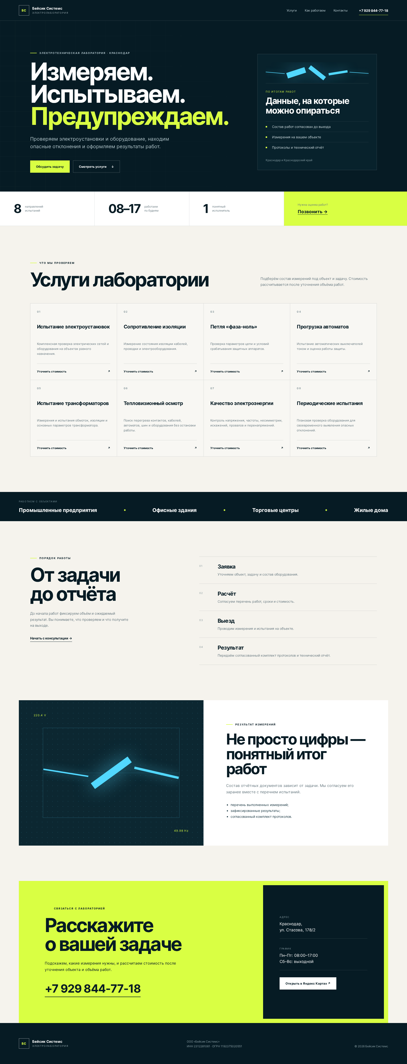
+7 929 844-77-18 (373, 10)
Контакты (341, 10)
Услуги (292, 10)
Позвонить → (313, 211)
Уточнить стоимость (73, 371)
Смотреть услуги (96, 166)
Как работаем (315, 10)
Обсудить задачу (50, 166)
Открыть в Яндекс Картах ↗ (307, 983)
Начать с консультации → (51, 638)
